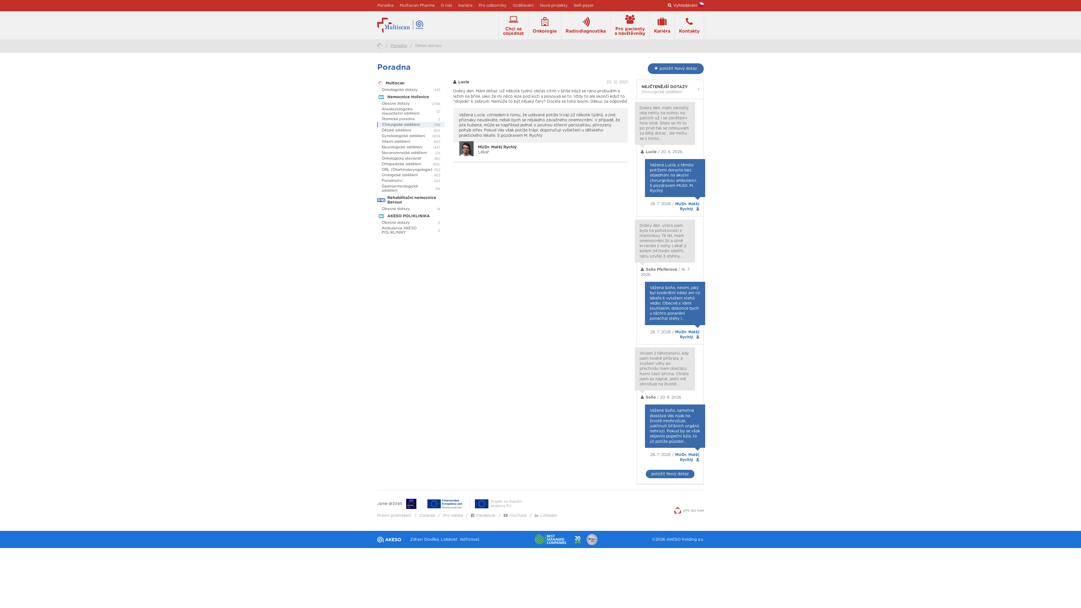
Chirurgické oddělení (401, 125)
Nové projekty (554, 6)
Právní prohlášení (394, 516)
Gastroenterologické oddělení (400, 189)
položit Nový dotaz (670, 474)
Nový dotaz (678, 69)
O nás (446, 6)
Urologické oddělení (400, 175)
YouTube (518, 516)
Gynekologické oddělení (403, 136)
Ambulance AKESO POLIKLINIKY (399, 230)
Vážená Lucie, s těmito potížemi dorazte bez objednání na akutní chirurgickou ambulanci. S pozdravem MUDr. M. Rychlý (673, 178)
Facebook (485, 516)
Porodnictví (392, 181)
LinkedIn (548, 516)
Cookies (427, 516)
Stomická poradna (398, 119)
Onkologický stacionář (401, 158)
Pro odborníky (492, 6)
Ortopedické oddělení (401, 164)
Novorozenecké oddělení (404, 153)
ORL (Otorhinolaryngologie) (407, 170)
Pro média (453, 516)
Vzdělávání (523, 6)
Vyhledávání (685, 6)
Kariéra (465, 6)
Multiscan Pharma (417, 6)
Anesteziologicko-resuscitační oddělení (400, 111)
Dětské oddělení (396, 130)
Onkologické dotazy (400, 90)
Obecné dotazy (396, 104)
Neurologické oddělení (402, 147)
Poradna (385, 6)
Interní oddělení (396, 142)
